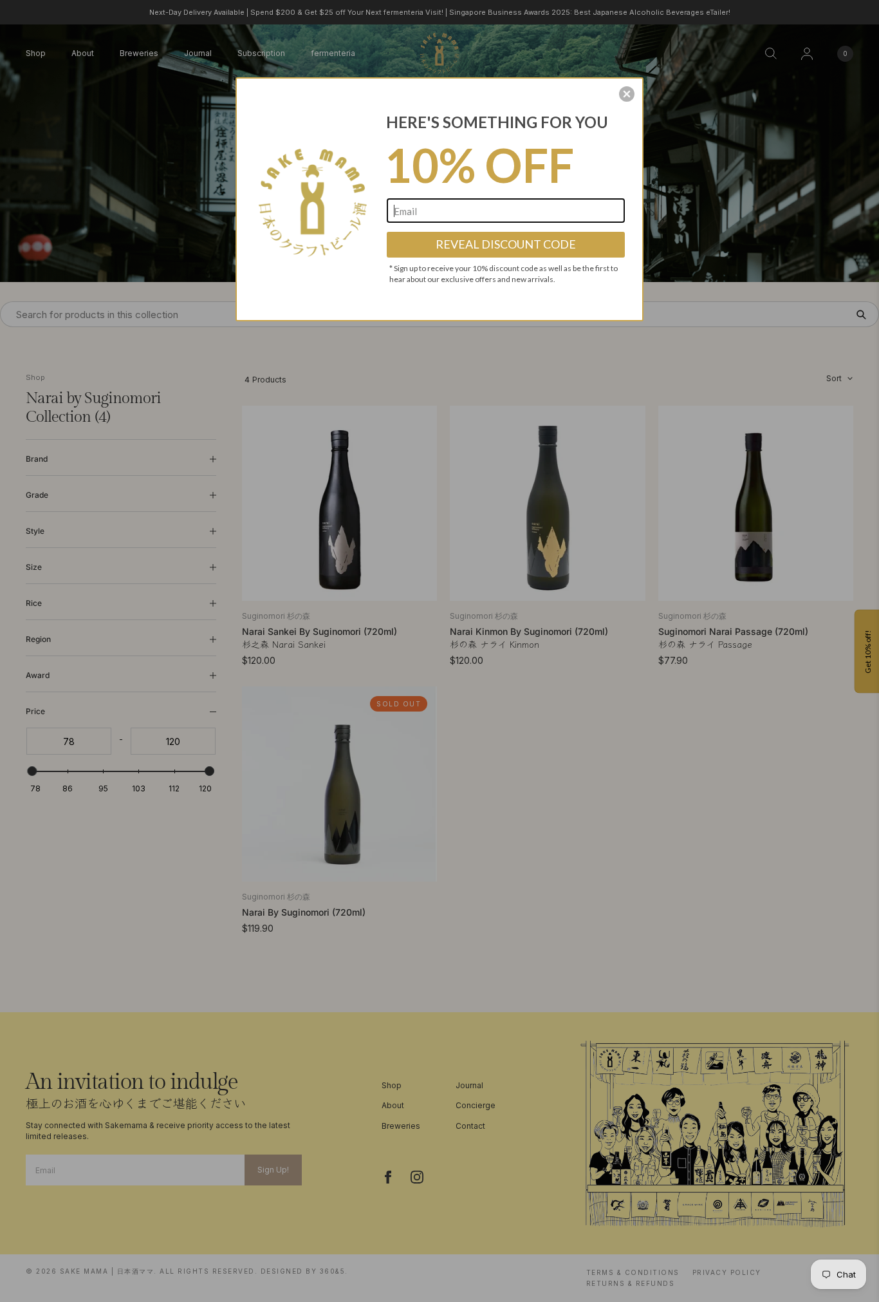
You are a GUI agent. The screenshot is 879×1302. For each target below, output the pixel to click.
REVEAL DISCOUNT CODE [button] (506, 244)
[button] (626, 94)
